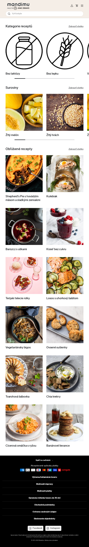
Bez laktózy (13, 73)
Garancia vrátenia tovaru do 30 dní (44, 498)
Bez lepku (52, 73)
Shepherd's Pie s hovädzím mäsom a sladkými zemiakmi (23, 198)
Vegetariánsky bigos (18, 347)
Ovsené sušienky (56, 347)
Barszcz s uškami (16, 249)
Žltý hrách (52, 135)
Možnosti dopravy (44, 484)
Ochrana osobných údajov (44, 512)
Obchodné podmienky (44, 505)
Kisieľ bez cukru (56, 249)
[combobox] (44, 13)
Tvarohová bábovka (17, 396)
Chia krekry (53, 396)
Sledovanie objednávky (44, 519)
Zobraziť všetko (76, 27)
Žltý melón (12, 135)
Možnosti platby (44, 491)
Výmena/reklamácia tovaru (44, 477)
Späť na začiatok (43, 460)
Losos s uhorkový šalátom (62, 298)
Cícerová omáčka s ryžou (21, 446)
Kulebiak (51, 196)
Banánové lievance (58, 446)
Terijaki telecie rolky (18, 298)
